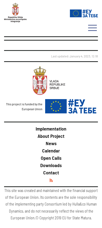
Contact (51, 172)
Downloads (51, 165)
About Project (51, 136)
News (51, 143)
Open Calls (51, 158)
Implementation (51, 129)
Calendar (51, 151)
